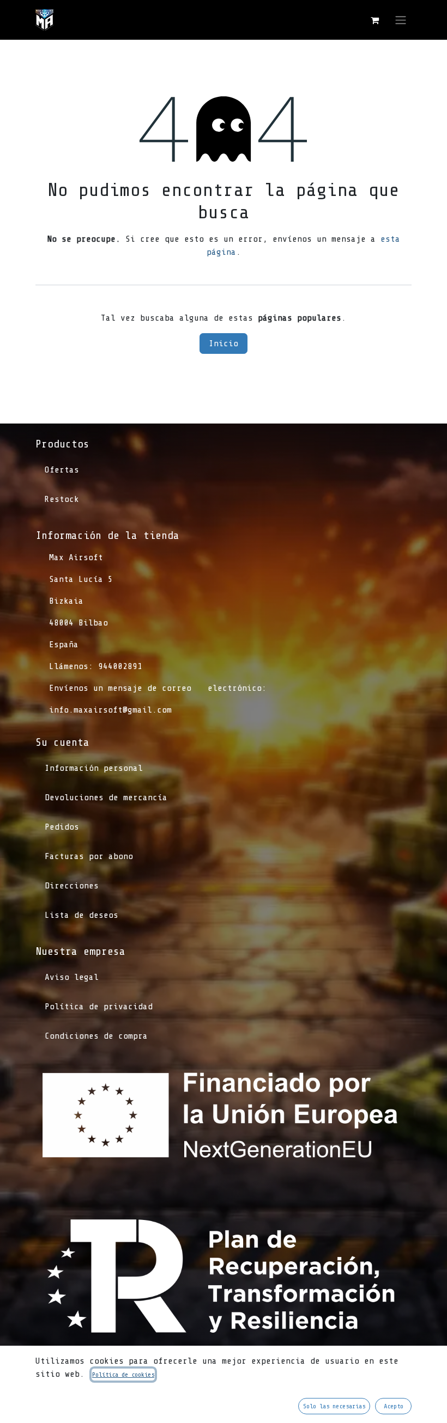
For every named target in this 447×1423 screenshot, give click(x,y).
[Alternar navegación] (401, 20)
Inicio (223, 343)
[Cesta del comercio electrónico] (374, 20)
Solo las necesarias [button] (334, 1406)
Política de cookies (123, 1374)
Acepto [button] (393, 1406)
